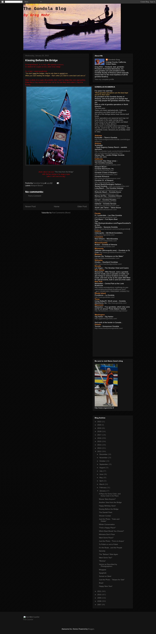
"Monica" (102, 561)
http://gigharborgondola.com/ (106, 318)
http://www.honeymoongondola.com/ (109, 328)
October (102, 461)
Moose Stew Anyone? (107, 499)
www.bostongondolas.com (105, 246)
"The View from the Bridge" (64, 172)
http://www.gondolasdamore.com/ (107, 198)
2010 (99, 595)
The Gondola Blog (44, 8)
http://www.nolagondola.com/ (106, 241)
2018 (99, 431)
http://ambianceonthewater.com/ (107, 258)
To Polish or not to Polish (108, 544)
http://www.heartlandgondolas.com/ (108, 264)
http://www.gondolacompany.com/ (108, 165)
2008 (99, 601)
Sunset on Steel (105, 576)
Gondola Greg (114, 60)
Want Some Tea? (105, 558)
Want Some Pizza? (106, 538)
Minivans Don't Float (107, 534)
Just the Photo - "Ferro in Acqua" (111, 541)
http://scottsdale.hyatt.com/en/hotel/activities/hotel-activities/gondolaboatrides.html (112, 152)
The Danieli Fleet (105, 512)
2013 (99, 448)
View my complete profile (104, 79)
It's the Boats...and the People (110, 548)
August (102, 468)
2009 (99, 598)
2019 (99, 428)
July (101, 471)
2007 (99, 605)
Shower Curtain (105, 516)
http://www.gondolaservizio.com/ (107, 206)
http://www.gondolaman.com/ (106, 217)
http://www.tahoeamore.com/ (106, 209)
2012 (99, 451)
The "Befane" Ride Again (108, 554)
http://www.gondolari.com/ (105, 297)
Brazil (101, 583)
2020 (99, 425)
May (101, 478)
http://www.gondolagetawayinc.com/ (108, 190)
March (102, 484)
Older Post (82, 207)
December (103, 454)
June (101, 474)
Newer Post (30, 207)
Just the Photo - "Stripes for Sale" (112, 580)
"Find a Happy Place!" (107, 528)
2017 (99, 435)
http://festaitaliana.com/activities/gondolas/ (111, 311)
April (101, 481)
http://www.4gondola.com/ (105, 235)
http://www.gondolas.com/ (104, 182)
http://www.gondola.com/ (104, 171)
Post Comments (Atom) (61, 213)
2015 (99, 441)
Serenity (102, 551)
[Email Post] (57, 183)
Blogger (91, 629)
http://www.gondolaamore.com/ (107, 194)
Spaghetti (102, 573)
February (103, 487)
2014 (99, 445)
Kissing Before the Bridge (108, 509)
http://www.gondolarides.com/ (106, 174)
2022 (99, 422)
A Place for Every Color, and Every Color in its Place (110, 495)
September (103, 464)
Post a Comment (34, 196)
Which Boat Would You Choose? (111, 531)
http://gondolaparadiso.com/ (105, 202)
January (102, 491)
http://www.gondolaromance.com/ (107, 178)
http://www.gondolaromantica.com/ (112, 252)
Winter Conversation (107, 524)
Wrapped (102, 570)
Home (56, 207)
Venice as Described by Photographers (108, 565)
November (103, 458)
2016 (99, 438)
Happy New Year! (105, 586)
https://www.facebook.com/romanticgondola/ (112, 229)
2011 (99, 591)
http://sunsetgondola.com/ (119, 186)
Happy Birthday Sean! (107, 506)
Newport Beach (37, 186)
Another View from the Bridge (110, 502)
